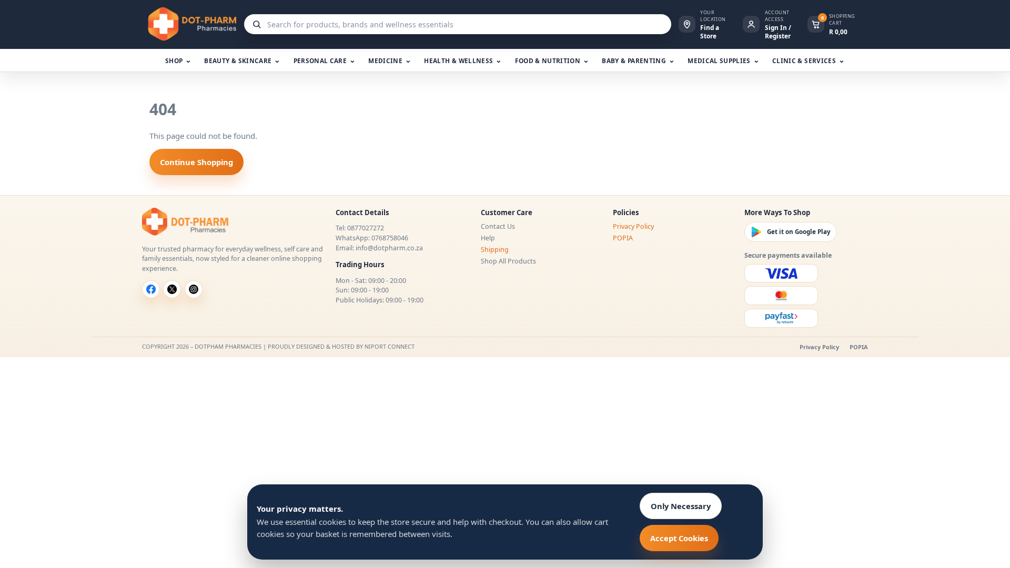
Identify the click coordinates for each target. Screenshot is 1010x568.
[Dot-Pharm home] (189, 24)
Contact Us (498, 226)
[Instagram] (194, 289)
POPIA (623, 238)
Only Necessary (681, 506)
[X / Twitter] (172, 289)
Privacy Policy (633, 226)
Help (488, 238)
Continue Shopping (196, 162)
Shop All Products (508, 261)
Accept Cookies (679, 538)
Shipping (495, 249)
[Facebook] (151, 289)
